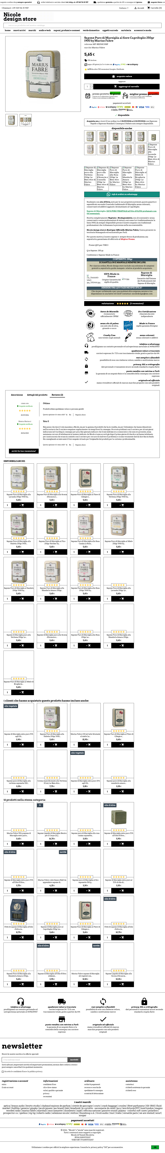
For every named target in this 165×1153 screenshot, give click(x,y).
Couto (97, 1106)
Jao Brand (59, 1108)
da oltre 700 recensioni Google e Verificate (104, 69)
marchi (32, 30)
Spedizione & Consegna (93, 1090)
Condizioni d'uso (49, 1084)
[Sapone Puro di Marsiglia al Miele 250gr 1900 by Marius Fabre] (103, 149)
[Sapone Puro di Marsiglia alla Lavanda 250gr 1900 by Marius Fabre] (90, 136)
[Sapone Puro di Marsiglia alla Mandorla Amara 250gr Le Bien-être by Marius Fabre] (128, 178)
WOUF (158, 1113)
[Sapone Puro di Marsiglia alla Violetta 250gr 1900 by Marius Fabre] (141, 136)
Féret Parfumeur (136, 1106)
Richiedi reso (131, 1090)
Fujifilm (16, 1108)
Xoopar (82, 1115)
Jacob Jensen (45, 1108)
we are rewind (146, 1113)
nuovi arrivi (19, 30)
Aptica (7, 1106)
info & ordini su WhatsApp (124, 194)
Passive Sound (109, 1110)
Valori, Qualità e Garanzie (53, 1090)
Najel (79, 1110)
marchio (87, 48)
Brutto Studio (33, 1106)
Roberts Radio (44, 1113)
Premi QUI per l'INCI (98, 245)
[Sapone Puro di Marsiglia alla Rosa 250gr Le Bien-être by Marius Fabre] (115, 176)
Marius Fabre (29, 1110)
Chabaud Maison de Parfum (56, 1106)
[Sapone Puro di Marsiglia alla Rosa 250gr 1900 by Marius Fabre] (141, 149)
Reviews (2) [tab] (57, 395)
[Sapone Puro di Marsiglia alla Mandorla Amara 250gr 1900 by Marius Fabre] (128, 149)
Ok (155, 1147)
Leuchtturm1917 (130, 1108)
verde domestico (91, 30)
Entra (4, 1084)
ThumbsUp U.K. (87, 1113)
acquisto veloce (122, 76)
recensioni (47, 1096)
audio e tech (45, 30)
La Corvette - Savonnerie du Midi (98, 1108)
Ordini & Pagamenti (92, 1084)
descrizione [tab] (17, 395)
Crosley (122, 1106)
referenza (88, 44)
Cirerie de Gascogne (82, 1106)
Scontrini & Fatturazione (94, 1093)
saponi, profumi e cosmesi (67, 30)
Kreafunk (75, 1108)
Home (8, 30)
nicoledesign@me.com (142, 294)
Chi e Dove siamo (50, 1087)
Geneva (25, 1108)
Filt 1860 (150, 1106)
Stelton (74, 1113)
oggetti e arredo (110, 30)
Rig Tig (32, 1113)
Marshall (42, 1110)
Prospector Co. (10, 1113)
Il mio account (7, 1087)
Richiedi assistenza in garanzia (138, 1087)
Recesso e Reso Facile (92, 1087)
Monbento (69, 1110)
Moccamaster (55, 1110)
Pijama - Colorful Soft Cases (132, 1110)
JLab (67, 1108)
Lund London (147, 1108)
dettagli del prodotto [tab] (37, 395)
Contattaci (130, 1084)
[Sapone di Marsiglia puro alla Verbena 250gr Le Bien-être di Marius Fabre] (90, 176)
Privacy (46, 1093)
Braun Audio (18, 1106)
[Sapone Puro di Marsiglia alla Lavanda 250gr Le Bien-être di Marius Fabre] (154, 154)
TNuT (112, 1113)
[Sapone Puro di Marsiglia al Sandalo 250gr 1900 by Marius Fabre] (115, 149)
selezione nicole (60, 1113)
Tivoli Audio (102, 1113)
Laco (119, 1108)
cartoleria (126, 30)
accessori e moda (142, 30)
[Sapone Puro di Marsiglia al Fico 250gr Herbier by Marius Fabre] (154, 136)
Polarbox (153, 1110)
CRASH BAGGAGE (109, 1106)
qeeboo (24, 1113)
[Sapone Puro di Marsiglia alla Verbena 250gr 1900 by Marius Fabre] (128, 136)
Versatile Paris (130, 1113)
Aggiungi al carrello (126, 86)
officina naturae (92, 1110)
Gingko (34, 1108)
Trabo (119, 1113)
